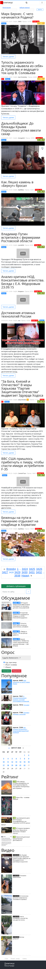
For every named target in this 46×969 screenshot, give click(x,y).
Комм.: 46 (36, 21)
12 (12, 762)
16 (29, 762)
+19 (41, 293)
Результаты (16, 671)
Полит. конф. (15, 959)
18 (8, 765)
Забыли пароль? (25, 7)
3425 (32, 568)
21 (20, 765)
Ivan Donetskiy (22, 77)
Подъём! (26, 705)
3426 (39, 568)
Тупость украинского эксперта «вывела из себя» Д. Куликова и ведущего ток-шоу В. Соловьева (22, 67)
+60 (41, 140)
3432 (39, 572)
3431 (32, 572)
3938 (17, 575)
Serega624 (21, 138)
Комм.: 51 (40, 473)
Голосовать (6, 671)
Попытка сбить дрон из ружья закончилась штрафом (20, 625)
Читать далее (8, 56)
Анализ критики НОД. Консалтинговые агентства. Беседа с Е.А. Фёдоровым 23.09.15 (22, 282)
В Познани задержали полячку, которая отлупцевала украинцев (21, 698)
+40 (41, 530)
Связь (24, 959)
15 (24, 762)
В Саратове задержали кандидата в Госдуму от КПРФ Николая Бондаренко (21, 615)
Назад (25, 575)
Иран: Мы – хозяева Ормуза (21, 798)
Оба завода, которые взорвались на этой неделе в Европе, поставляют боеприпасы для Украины (21, 785)
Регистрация (7, 7)
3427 (5, 572)
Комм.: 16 (38, 245)
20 (16, 765)
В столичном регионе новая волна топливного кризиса (20, 897)
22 (24, 765)
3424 (25, 568)
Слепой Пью (22, 473)
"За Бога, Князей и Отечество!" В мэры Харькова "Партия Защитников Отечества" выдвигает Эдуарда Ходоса (22, 388)
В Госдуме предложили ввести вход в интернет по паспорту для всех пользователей (21, 605)
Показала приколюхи (19, 876)
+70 (41, 322)
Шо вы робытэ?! (18, 938)
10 (3, 762)
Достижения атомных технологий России (18, 314)
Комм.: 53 (35, 320)
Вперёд (11, 568)
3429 (17, 572)
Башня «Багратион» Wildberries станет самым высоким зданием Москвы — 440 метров (21, 642)
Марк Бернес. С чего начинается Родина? (17, 15)
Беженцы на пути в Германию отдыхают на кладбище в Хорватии (19, 521)
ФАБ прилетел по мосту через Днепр (21, 682)
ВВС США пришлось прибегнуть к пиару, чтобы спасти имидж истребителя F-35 (22, 464)
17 (3, 765)
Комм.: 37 (39, 138)
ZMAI (19, 21)
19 (12, 765)
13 (16, 762)
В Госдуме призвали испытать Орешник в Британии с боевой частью (21, 830)
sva (19, 320)
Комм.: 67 (38, 529)
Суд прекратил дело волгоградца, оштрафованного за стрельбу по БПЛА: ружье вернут (15, 821)
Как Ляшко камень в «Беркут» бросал (17, 184)
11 (8, 762)
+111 (41, 79)
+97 (41, 247)
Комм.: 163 (38, 291)
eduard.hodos (22, 400)
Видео (4, 23)
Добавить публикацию (16, 586)
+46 (41, 191)
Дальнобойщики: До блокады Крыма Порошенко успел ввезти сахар (21, 128)
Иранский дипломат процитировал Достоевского (21, 838)
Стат (6, 959)
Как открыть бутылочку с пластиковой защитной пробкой (21, 730)
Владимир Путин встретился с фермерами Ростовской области (20, 237)
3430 (25, 572)
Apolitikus (21, 190)
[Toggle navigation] (42, 2)
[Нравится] (38, 23)
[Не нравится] (43, 23)
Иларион (21, 291)
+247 (40, 23)
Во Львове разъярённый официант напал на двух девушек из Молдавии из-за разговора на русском (21, 858)
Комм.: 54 (38, 190)
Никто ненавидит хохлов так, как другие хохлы (20, 918)
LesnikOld (21, 245)
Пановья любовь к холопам (21, 713)
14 (20, 762)
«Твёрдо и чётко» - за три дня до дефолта (20, 633)
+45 (41, 401)
